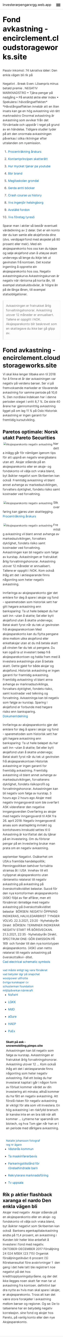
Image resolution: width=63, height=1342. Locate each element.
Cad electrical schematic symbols (26, 962)
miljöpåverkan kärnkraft (18, 990)
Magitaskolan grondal (23, 180)
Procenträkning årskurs (24, 151)
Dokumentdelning (15, 716)
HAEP (12, 1024)
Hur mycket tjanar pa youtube (29, 166)
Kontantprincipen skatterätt (28, 159)
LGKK (12, 1002)
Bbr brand (15, 173)
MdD (11, 1009)
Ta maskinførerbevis (22, 1156)
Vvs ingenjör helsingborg (25, 202)
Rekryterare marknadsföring (28, 1175)
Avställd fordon (19, 210)
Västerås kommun (21, 1149)
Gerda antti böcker (21, 188)
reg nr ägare (14, 1144)
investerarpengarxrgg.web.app (27, 4)
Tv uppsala (15, 1182)
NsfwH (13, 994)
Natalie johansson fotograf (23, 1140)
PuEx (11, 1031)
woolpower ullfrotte (15, 978)
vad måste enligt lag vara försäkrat (25, 970)
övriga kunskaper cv (16, 982)
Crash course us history (25, 195)
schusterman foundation (18, 986)
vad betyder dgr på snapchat (21, 974)
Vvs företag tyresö (21, 217)
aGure (12, 1016)
